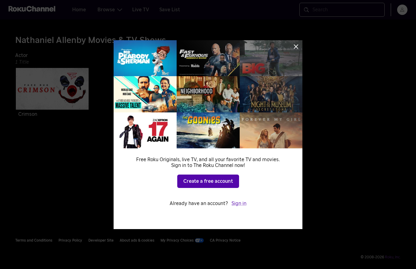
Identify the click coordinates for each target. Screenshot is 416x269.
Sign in (238, 203)
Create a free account (208, 181)
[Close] (296, 46)
